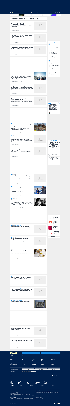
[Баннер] (22, 15)
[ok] (26, 371)
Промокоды (54, 215)
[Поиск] (56, 13)
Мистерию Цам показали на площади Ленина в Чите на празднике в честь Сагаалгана (22, 48)
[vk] (24, 371)
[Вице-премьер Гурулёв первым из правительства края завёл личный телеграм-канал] (40, 190)
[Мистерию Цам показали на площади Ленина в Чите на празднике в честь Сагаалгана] (40, 50)
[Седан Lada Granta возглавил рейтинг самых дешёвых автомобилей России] (40, 38)
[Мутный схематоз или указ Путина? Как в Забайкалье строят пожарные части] (40, 139)
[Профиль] (60, 13)
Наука (33, 363)
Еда (22, 363)
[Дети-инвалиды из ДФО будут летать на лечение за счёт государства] (40, 26)
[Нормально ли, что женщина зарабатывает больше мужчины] (40, 331)
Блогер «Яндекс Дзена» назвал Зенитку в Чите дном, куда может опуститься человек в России (22, 126)
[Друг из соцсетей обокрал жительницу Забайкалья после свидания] (40, 241)
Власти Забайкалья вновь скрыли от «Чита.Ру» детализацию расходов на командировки (22, 290)
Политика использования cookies (39, 398)
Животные (23, 364)
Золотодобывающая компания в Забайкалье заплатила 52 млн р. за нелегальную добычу (21, 176)
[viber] (28, 371)
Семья (51, 356)
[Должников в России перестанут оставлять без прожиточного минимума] (40, 101)
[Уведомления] (58, 13)
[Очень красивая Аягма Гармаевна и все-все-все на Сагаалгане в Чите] (40, 76)
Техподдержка (12, 363)
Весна (22, 359)
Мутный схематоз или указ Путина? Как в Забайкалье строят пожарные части (20, 137)
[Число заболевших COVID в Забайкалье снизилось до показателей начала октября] (40, 229)
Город (22, 360)
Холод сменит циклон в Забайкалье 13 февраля (22, 340)
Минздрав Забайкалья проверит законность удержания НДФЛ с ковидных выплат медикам (22, 86)
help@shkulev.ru (15, 397)
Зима (33, 356)
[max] (31, 371)
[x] (33, 371)
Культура (33, 359)
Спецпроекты (52, 364)
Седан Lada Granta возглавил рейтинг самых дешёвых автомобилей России (21, 36)
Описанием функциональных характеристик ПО (41, 395)
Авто (22, 356)
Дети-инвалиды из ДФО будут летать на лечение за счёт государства (20, 24)
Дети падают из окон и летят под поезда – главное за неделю (21, 200)
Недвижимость (34, 364)
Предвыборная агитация (13, 364)
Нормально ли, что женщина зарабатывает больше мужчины (21, 329)
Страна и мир (52, 360)
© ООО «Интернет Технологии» (13, 403)
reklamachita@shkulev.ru (49, 391)
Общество (42, 356)
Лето (33, 360)
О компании (11, 359)
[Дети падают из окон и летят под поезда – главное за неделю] (40, 202)
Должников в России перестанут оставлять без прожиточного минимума (22, 99)
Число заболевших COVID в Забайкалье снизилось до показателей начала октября (21, 227)
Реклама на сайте (12, 356)
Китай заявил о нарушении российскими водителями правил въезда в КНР (20, 149)
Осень (42, 359)
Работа (42, 363)
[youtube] (35, 371)
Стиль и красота (53, 359)
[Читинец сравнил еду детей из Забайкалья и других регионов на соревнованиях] (40, 253)
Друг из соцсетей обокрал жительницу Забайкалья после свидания (20, 239)
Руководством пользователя (38, 394)
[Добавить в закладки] (45, 30)
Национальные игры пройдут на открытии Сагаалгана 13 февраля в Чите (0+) (21, 278)
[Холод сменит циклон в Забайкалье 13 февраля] (40, 343)
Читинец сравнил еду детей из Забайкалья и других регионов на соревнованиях (21, 251)
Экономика (52, 363)
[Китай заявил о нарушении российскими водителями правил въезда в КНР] (40, 151)
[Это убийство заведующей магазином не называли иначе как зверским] (40, 304)
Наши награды (12, 360)
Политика (42, 360)
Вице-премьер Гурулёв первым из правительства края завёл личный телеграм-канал (21, 189)
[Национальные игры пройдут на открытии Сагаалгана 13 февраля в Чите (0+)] (40, 280)
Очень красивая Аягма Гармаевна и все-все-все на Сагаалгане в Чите (22, 74)
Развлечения (43, 364)
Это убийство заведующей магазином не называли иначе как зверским (20, 302)
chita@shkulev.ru (19, 396)
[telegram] (22, 371)
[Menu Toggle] (10, 13)
